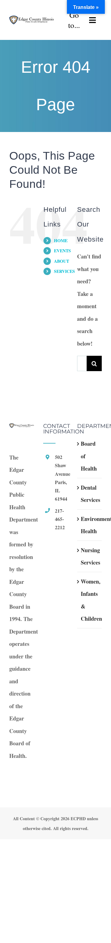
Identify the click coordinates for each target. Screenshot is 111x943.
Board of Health (89, 456)
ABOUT (61, 261)
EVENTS (62, 250)
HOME (61, 240)
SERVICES (64, 271)
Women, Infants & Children (90, 600)
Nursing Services (90, 556)
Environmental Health (90, 525)
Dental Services (90, 493)
